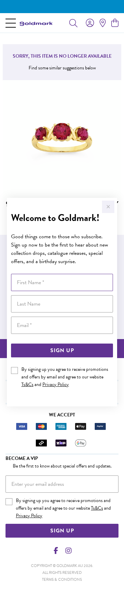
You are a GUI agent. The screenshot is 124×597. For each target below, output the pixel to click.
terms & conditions (62, 579)
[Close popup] (108, 207)
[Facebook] (56, 550)
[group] (62, 6)
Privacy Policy (55, 384)
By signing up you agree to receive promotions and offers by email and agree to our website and (64, 377)
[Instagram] (68, 550)
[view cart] (114, 23)
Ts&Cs (27, 384)
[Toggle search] (73, 23)
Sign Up (62, 350)
